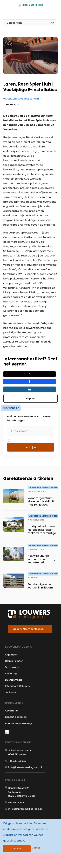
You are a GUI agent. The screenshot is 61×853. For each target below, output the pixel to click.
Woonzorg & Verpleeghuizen (22, 98)
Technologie (12, 667)
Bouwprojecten (14, 660)
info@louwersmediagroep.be (25, 808)
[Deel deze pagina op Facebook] (29, 381)
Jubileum (10, 692)
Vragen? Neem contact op (28, 628)
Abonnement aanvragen (19, 723)
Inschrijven (30, 447)
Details (36, 847)
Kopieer (30, 398)
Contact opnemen (16, 716)
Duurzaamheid (13, 679)
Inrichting (11, 673)
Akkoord (17, 848)
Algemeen (11, 654)
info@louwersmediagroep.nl (25, 767)
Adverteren (12, 710)
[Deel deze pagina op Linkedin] (29, 389)
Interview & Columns (17, 686)
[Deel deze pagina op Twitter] (29, 374)
